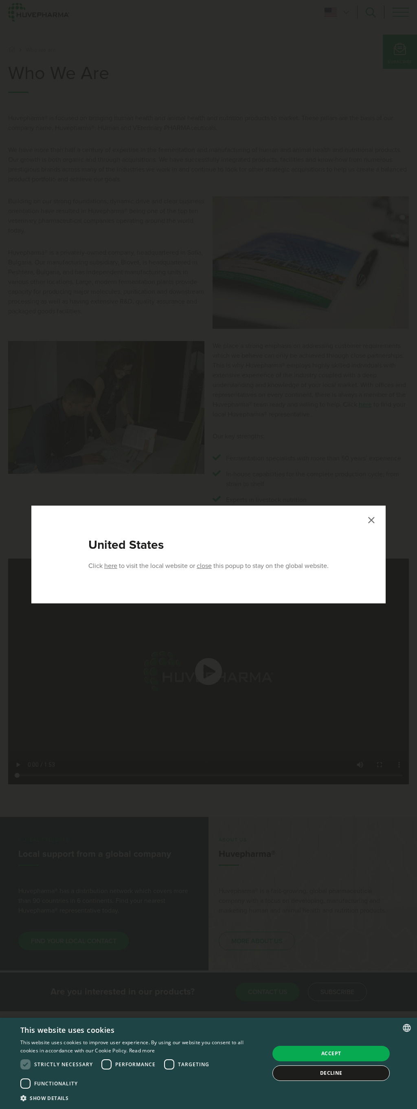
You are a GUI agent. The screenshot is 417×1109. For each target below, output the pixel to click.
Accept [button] (331, 1053)
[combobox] (407, 1028)
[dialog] (208, 1063)
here (110, 566)
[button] (141, 1098)
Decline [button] (331, 1072)
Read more (142, 1050)
